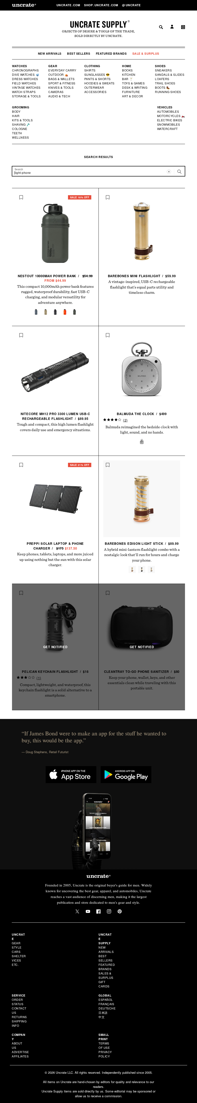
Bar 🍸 (128, 79)
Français (106, 1004)
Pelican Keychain (55, 671)
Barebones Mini (142, 276)
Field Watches (24, 83)
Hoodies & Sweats (99, 83)
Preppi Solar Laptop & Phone (55, 546)
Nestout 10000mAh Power (56, 278)
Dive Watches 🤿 (26, 74)
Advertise (20, 1052)
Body (16, 111)
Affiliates (20, 1056)
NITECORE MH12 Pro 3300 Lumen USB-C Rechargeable (55, 416)
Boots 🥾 (162, 87)
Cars (16, 952)
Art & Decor (133, 96)
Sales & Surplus (105, 975)
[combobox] (98, 171)
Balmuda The (142, 413)
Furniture (131, 92)
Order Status (17, 1001)
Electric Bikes (170, 120)
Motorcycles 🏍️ (171, 116)
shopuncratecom (101, 5)
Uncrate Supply (98, 24)
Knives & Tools (61, 87)
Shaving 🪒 (21, 124)
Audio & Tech (59, 96)
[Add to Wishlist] (21, 197)
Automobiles (168, 111)
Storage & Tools (26, 96)
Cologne (19, 129)
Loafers (162, 79)
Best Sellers (78, 53)
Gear (52, 66)
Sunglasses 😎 (97, 74)
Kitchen (129, 74)
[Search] (179, 171)
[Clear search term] (169, 171)
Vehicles (164, 107)
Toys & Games (133, 83)
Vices (16, 960)
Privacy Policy (105, 1054)
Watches (19, 66)
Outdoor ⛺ (58, 74)
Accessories (95, 92)
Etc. (15, 964)
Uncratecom (68, 5)
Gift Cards (104, 984)
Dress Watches (25, 79)
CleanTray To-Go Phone (141, 671)
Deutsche (107, 1008)
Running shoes (168, 92)
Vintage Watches (26, 87)
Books (127, 70)
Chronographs (25, 70)
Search (159, 5)
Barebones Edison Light (142, 543)
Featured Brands (111, 53)
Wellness (20, 137)
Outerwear (94, 87)
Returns (19, 1017)
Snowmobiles (168, 124)
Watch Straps (24, 92)
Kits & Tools (22, 120)
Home (126, 66)
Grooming (20, 107)
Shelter (19, 956)
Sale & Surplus (145, 53)
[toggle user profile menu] (171, 5)
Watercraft (167, 129)
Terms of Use (104, 1045)
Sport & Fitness (62, 83)
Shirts (90, 70)
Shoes (160, 66)
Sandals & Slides (170, 74)
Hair (16, 116)
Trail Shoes (165, 83)
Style (17, 947)
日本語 (103, 1012)
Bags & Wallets (61, 79)
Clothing (92, 66)
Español (105, 999)
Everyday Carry (62, 70)
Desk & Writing (135, 87)
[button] (183, 5)
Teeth (17, 133)
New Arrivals (50, 53)
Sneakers (163, 70)
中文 (101, 1017)
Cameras (56, 92)
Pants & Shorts (97, 79)
